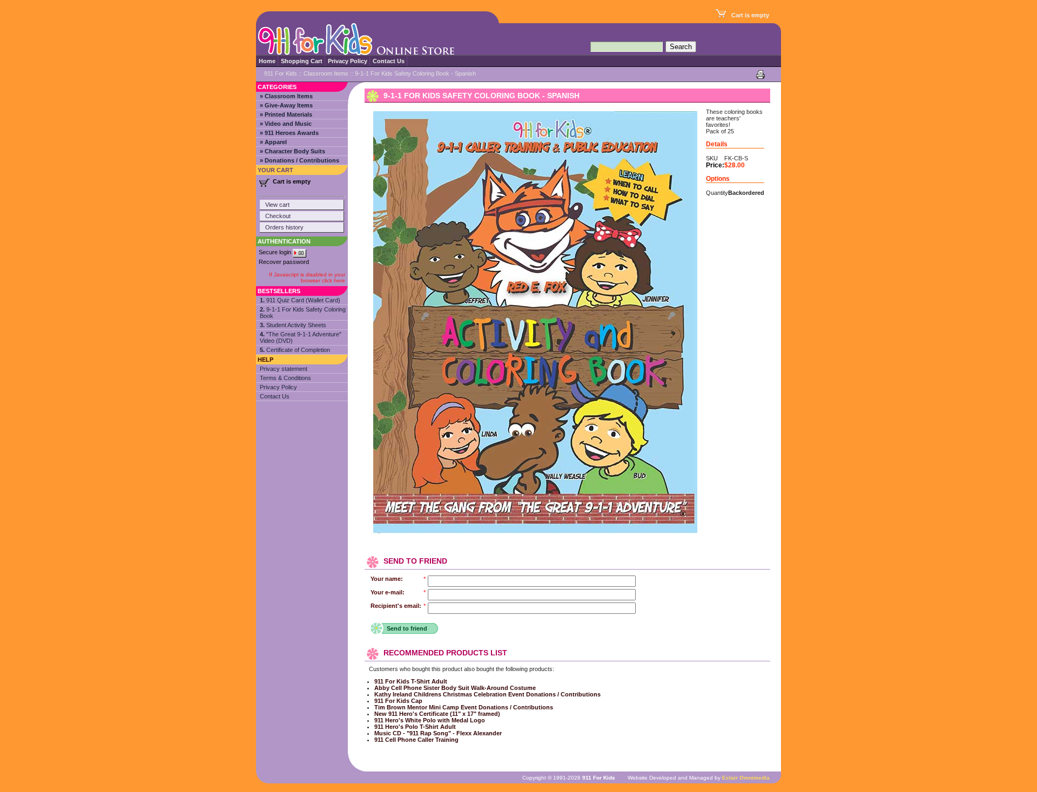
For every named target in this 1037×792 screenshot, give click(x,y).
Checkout (278, 216)
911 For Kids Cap (398, 701)
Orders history (284, 227)
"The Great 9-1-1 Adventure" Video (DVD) (300, 337)
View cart (277, 204)
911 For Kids (280, 73)
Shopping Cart (301, 61)
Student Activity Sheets (293, 325)
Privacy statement (283, 368)
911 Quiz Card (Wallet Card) (300, 300)
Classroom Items (326, 73)
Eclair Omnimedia (746, 778)
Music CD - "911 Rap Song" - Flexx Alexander (438, 733)
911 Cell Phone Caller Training (416, 739)
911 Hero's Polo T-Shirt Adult (415, 726)
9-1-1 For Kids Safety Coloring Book (303, 312)
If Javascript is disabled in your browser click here (307, 277)
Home (267, 61)
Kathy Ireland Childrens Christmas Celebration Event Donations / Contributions (487, 694)
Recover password (284, 262)
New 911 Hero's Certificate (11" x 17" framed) (437, 713)
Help (265, 359)
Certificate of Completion (295, 350)
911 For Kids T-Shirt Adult (410, 681)
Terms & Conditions (285, 378)
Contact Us (389, 61)
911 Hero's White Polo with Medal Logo (429, 720)
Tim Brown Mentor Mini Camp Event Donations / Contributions (463, 707)
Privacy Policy (347, 61)
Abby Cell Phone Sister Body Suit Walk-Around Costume (455, 688)
